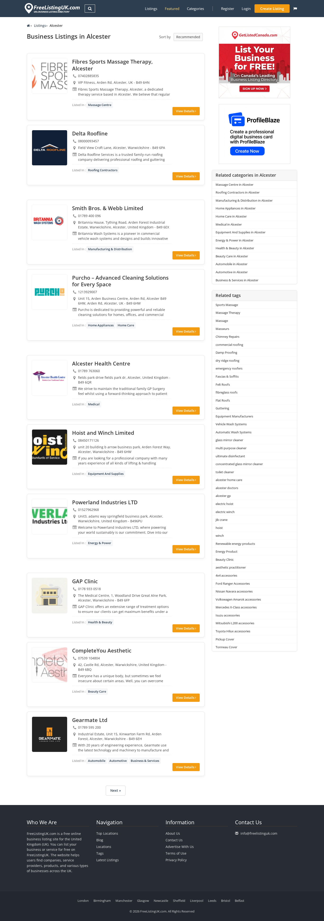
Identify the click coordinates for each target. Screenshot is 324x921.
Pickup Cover (225, 639)
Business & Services (145, 761)
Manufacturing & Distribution (110, 249)
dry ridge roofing (227, 360)
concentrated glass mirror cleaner (239, 464)
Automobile (96, 761)
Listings (151, 8)
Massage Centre (99, 105)
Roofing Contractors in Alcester (237, 192)
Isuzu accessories (228, 615)
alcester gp (223, 496)
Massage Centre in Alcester (234, 184)
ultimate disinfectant (230, 456)
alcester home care (229, 480)
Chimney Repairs (227, 336)
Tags (100, 853)
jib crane (221, 520)
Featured (172, 8)
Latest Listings (107, 860)
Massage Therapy (228, 312)
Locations (103, 846)
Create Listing (272, 8)
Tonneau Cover (226, 647)
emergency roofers (229, 368)
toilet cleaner (225, 472)
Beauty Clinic (225, 559)
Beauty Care (97, 691)
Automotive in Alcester (232, 272)
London (83, 900)
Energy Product (226, 551)
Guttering (222, 408)
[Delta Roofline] (49, 147)
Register (227, 8)
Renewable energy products (235, 543)
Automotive (118, 761)
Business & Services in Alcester (237, 280)
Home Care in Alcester (231, 216)
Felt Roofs (223, 384)
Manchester (124, 900)
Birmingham (102, 900)
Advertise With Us (180, 846)
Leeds (212, 900)
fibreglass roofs (226, 392)
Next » (115, 790)
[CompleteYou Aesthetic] (49, 664)
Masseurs (222, 329)
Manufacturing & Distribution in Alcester (244, 200)
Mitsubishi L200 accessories (235, 623)
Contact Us (174, 840)
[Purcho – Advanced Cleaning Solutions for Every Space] (49, 292)
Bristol (225, 900)
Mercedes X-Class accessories (236, 607)
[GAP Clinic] (49, 595)
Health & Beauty (100, 622)
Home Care (126, 325)
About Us (173, 833)
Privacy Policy (176, 860)
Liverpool (196, 900)
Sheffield (179, 900)
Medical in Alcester (229, 224)
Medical (94, 404)
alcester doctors (227, 488)
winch (220, 535)
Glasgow (143, 900)
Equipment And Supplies (106, 474)
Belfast (239, 900)
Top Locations (107, 833)
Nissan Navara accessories (234, 591)
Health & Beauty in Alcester (235, 248)
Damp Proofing (226, 352)
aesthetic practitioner (231, 567)
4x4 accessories (226, 575)
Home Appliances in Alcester (235, 208)
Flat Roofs (223, 400)
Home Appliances (101, 325)
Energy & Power (99, 543)
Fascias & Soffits (227, 376)
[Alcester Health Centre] (49, 377)
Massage (222, 321)
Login (246, 8)
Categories (195, 8)
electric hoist (224, 504)
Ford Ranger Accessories (233, 583)
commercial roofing (229, 344)
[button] (295, 8)
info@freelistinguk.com (259, 833)
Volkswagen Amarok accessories (238, 599)
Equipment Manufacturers (234, 416)
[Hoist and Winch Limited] (49, 447)
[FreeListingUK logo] (51, 8)
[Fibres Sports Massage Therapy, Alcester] (49, 75)
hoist (219, 528)
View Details (185, 111)
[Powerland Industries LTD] (49, 516)
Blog (99, 840)
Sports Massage (227, 305)
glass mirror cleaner (229, 440)
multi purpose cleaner (231, 448)
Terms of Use (176, 853)
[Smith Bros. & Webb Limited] (49, 222)
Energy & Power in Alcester (234, 240)
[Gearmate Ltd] (49, 734)
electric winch (225, 512)
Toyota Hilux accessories (233, 631)
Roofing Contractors (102, 170)
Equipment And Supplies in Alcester (240, 232)
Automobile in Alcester (231, 264)
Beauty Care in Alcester (232, 256)
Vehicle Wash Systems (231, 424)
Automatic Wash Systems (233, 432)
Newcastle (161, 900)
